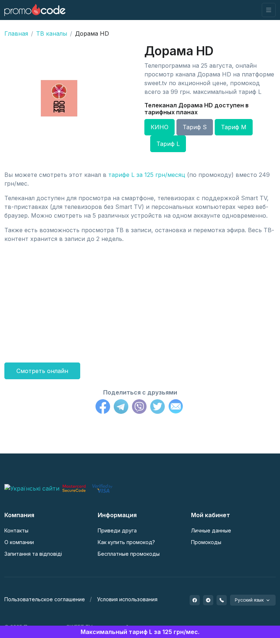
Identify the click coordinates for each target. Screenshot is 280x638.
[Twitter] (157, 407)
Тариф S (195, 127)
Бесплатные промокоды (129, 554)
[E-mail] (175, 407)
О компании (19, 542)
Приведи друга (117, 530)
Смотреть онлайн (42, 371)
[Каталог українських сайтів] (31, 487)
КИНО (159, 127)
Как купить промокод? (126, 542)
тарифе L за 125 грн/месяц (146, 174)
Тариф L (168, 143)
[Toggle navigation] (269, 10)
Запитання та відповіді (33, 554)
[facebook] (195, 600)
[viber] (222, 600)
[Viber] (139, 407)
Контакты (16, 530)
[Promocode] (35, 10)
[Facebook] (103, 407)
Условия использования (127, 599)
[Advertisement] (140, 300)
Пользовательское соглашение (44, 599)
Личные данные (211, 530)
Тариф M (233, 127)
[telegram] (208, 600)
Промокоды (206, 542)
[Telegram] (121, 407)
